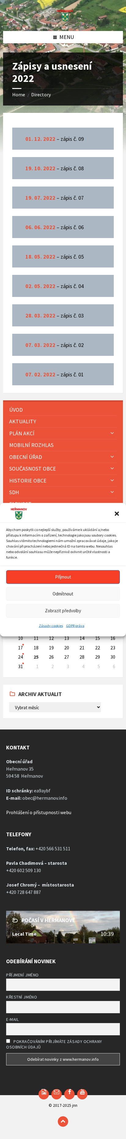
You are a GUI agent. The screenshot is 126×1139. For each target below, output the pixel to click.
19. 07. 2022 (40, 197)
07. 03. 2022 (40, 344)
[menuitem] (63, 409)
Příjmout (63, 577)
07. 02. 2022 (40, 374)
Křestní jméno (21, 997)
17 (20, 648)
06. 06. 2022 (40, 227)
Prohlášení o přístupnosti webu (38, 812)
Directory (41, 95)
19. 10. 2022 (40, 168)
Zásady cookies (51, 625)
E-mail (12, 1019)
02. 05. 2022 (40, 286)
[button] (117, 513)
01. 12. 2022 (40, 138)
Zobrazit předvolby (63, 611)
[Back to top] (63, 1121)
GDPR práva (75, 625)
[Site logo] (63, 19)
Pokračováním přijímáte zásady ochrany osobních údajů (54, 1044)
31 (20, 666)
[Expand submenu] (112, 432)
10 (20, 638)
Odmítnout (63, 594)
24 (20, 657)
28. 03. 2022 (40, 315)
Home (18, 95)
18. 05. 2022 (40, 256)
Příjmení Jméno (22, 975)
